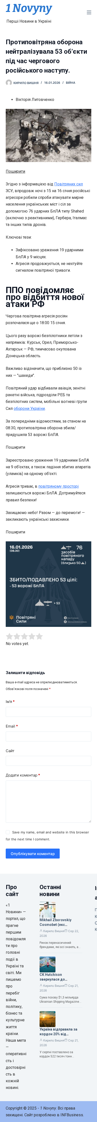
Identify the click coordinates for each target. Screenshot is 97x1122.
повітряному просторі (58, 486)
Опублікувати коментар (33, 853)
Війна (70, 83)
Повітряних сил (68, 184)
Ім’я (10, 701)
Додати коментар (23, 775)
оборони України (29, 408)
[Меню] (89, 12)
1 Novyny (29, 8)
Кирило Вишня (53, 931)
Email (12, 726)
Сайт (10, 750)
